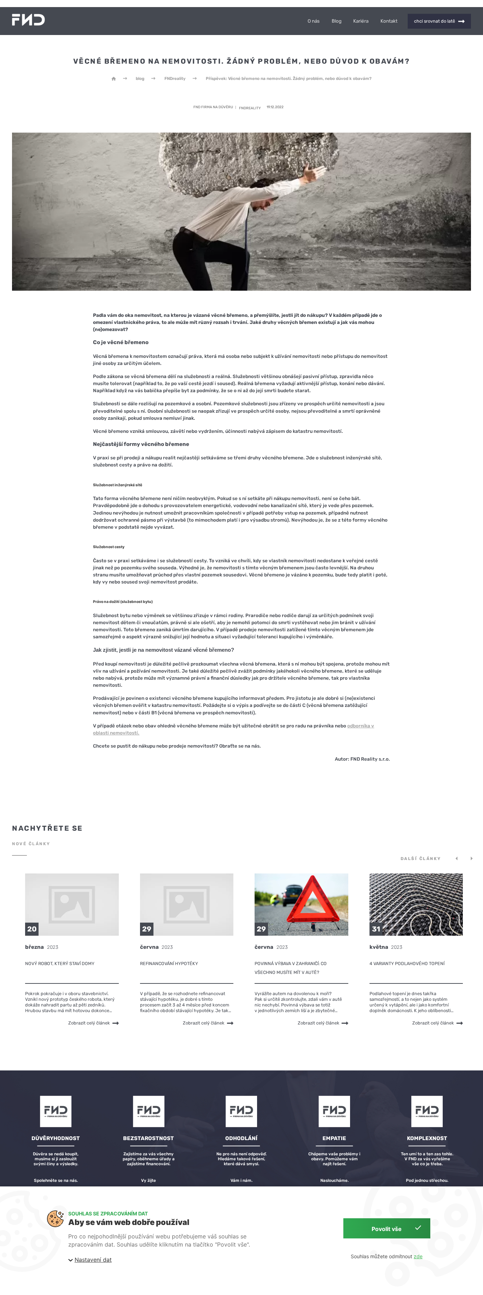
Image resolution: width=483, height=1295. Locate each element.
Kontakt (388, 21)
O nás (314, 21)
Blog (337, 21)
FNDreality (175, 78)
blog (140, 78)
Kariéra (360, 21)
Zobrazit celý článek (89, 1023)
